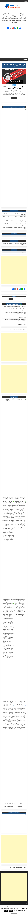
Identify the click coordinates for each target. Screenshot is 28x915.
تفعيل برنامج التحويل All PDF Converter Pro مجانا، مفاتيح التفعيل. (14, 87)
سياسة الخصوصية (19, 329)
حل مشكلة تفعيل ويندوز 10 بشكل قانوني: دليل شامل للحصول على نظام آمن (20, 703)
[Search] (26, 59)
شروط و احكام (12, 329)
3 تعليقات (12, 90)
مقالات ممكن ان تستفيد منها (12, 304)
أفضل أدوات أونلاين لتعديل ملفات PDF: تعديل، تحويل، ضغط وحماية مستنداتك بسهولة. (8, 805)
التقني (16, 90)
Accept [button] (10, 910)
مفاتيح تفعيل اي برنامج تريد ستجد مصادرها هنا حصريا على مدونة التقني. (8, 498)
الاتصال (24, 329)
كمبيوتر (14, 85)
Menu (25, 1)
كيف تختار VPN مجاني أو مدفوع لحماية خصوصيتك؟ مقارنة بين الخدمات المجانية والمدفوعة (8, 601)
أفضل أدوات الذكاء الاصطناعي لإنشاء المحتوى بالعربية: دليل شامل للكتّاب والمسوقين (8, 703)
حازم (25, 243)
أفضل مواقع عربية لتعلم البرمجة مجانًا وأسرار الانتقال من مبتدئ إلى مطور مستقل (19, 601)
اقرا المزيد (13, 98)
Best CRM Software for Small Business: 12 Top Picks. (15, 306)
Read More (14, 913)
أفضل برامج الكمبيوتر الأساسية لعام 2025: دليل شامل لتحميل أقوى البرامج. (19, 805)
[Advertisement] (14, 44)
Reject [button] (5, 910)
